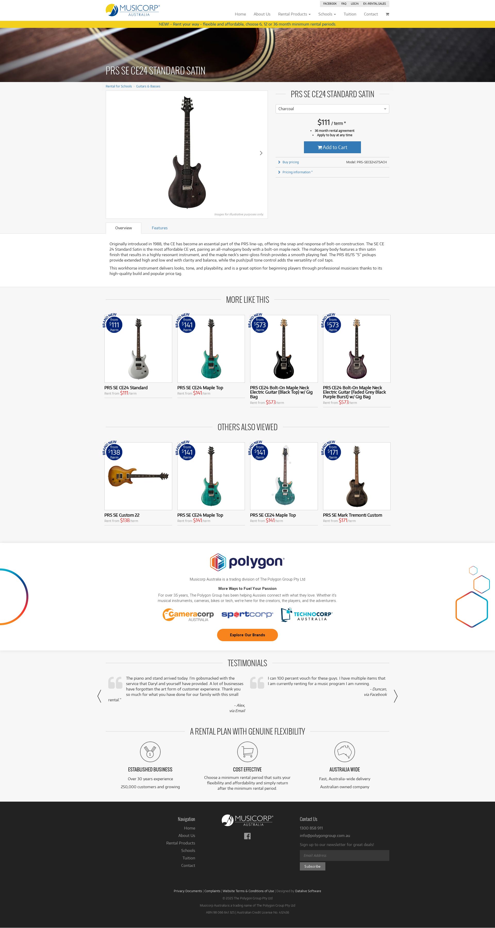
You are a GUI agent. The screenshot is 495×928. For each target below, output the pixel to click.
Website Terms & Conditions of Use (248, 891)
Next (261, 153)
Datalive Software (308, 891)
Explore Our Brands (247, 635)
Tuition (189, 858)
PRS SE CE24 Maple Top (200, 387)
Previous (112, 153)
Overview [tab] (123, 227)
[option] (286, 108)
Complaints (212, 891)
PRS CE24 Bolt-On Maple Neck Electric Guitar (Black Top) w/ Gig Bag (281, 392)
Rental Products (180, 843)
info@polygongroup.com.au (325, 835)
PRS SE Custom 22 (121, 515)
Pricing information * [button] (298, 172)
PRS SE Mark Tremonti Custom (352, 515)
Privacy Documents (188, 891)
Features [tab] (160, 227)
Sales (374, 3)
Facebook (330, 3)
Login (355, 3)
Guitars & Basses (148, 86)
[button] (99, 696)
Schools (188, 850)
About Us (186, 835)
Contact (188, 865)
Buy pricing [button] (291, 162)
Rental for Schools (119, 86)
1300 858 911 (311, 828)
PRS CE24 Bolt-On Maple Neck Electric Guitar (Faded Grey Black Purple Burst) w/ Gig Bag (354, 392)
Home (189, 828)
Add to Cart (334, 147)
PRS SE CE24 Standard (126, 387)
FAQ (343, 3)
